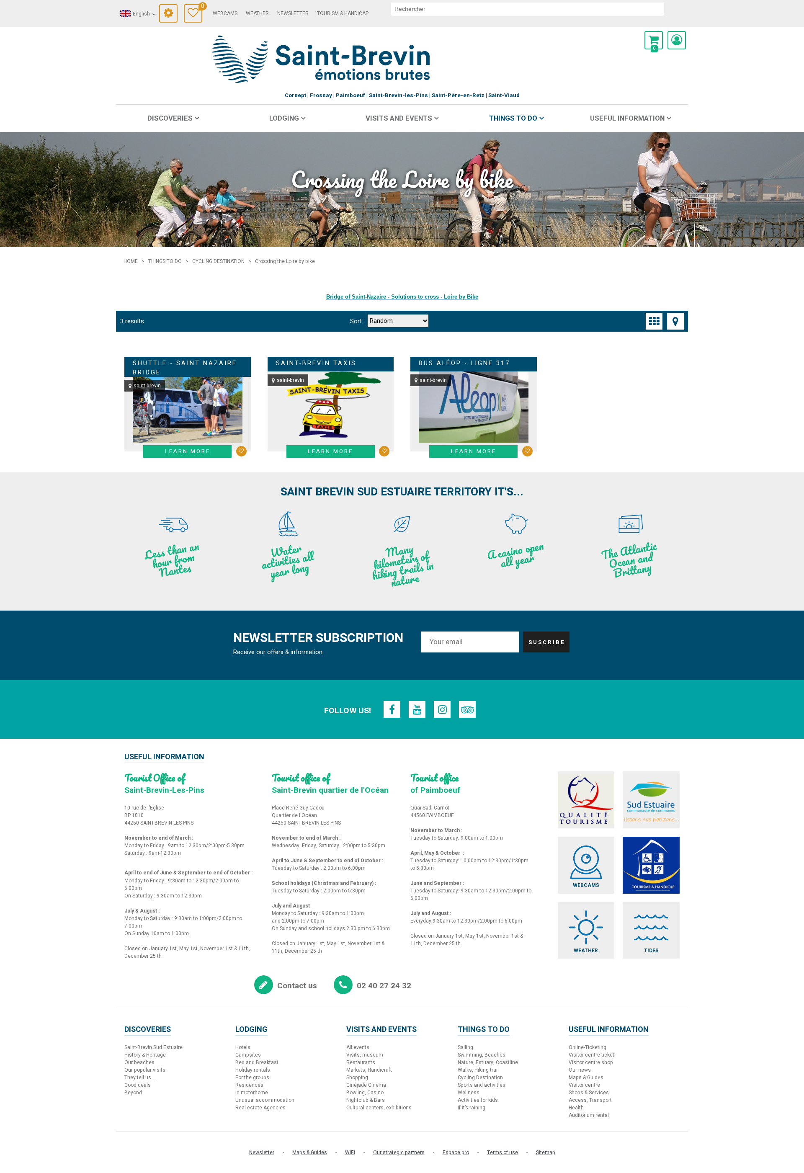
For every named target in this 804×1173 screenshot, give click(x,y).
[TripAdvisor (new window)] (467, 709)
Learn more (187, 451)
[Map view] (675, 321)
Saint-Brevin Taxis (316, 363)
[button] (653, 40)
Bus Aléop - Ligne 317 (464, 363)
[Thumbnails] (654, 321)
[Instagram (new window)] (442, 709)
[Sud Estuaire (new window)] (651, 799)
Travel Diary (201, 7)
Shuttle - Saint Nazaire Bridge (185, 368)
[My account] (676, 40)
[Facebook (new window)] (392, 709)
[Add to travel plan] (241, 451)
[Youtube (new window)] (417, 709)
